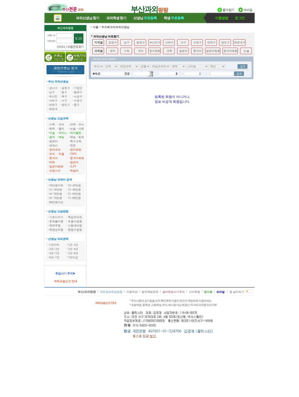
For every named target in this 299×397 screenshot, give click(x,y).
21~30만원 (55, 189)
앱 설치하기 (236, 292)
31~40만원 (74, 189)
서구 (183, 42)
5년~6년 (73, 253)
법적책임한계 (150, 292)
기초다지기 (56, 217)
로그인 (240, 18)
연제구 (211, 42)
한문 (73, 145)
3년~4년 (73, 249)
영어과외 (55, 149)
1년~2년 (73, 244)
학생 (174, 18)
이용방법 (221, 18)
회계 (81, 137)
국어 (61, 124)
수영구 (197, 42)
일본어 (74, 162)
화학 (52, 128)
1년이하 (54, 244)
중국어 (53, 158)
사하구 (169, 42)
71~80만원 (74, 198)
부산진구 (154, 42)
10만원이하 (56, 185)
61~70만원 (55, 198)
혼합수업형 (75, 229)
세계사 (53, 145)
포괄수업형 (75, 221)
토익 (52, 154)
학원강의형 (56, 229)
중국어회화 (77, 158)
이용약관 (132, 292)
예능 (61, 137)
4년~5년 (54, 253)
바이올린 (75, 133)
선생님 (145, 18)
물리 (61, 128)
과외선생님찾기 (87, 18)
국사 (81, 124)
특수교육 (75, 141)
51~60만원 (74, 193)
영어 (112, 51)
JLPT (73, 166)
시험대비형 (75, 225)
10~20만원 (74, 185)
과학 (73, 124)
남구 (126, 42)
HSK (52, 162)
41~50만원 (55, 193)
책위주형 (55, 225)
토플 (61, 154)
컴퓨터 (53, 141)
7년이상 (73, 257)
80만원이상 (56, 202)
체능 (73, 137)
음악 (52, 137)
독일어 (74, 170)
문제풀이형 (56, 221)
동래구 (140, 42)
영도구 (225, 42)
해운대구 (239, 42)
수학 (52, 124)
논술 (73, 128)
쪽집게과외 (75, 217)
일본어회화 (56, 166)
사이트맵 (194, 292)
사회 (81, 128)
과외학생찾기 (116, 18)
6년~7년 (54, 257)
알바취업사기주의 (173, 292)
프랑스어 (55, 170)
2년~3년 (54, 249)
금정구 (112, 42)
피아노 (63, 133)
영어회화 (75, 149)
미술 (52, 133)
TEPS (73, 154)
